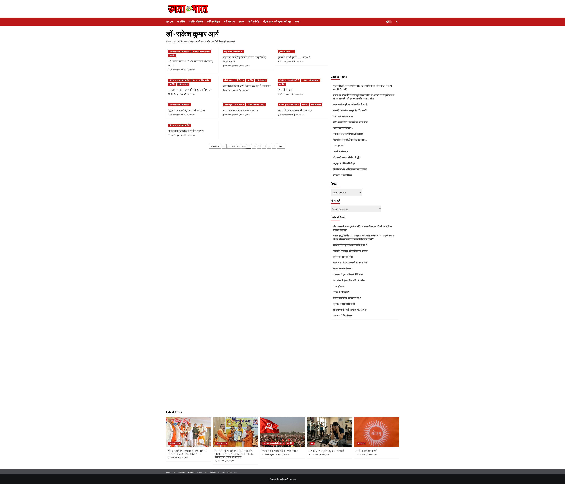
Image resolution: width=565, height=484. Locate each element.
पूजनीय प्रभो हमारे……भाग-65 (294, 57)
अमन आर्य (174, 458)
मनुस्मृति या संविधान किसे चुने (344, 163)
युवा (312, 443)
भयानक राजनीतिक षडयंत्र (201, 51)
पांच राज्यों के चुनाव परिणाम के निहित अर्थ (348, 133)
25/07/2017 (191, 70)
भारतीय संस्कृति (195, 22)
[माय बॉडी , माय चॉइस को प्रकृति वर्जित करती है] (329, 432)
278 (254, 146)
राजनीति (181, 22)
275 (238, 146)
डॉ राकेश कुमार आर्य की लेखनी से (179, 51)
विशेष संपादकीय (183, 84)
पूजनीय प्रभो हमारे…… (286, 51)
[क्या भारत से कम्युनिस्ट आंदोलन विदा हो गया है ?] (282, 432)
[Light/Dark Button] (389, 21)
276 (243, 146)
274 (233, 146)
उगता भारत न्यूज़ (175, 443)
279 (259, 146)
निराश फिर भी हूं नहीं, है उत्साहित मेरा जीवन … (350, 139)
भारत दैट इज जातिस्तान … (343, 128)
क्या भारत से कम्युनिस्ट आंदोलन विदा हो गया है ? (350, 104)
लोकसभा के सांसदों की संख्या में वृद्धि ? (347, 157)
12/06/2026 (285, 454)
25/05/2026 (372, 454)
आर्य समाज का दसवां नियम (343, 116)
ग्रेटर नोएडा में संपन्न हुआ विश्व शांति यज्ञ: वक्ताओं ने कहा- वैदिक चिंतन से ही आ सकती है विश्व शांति (362, 87)
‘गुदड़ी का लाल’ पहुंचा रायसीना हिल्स (186, 111)
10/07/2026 (184, 458)
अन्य (297, 22)
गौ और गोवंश (253, 22)
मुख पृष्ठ (169, 22)
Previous (215, 146)
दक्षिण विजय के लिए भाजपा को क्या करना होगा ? (350, 122)
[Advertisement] (365, 51)
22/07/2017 (191, 94)
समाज (241, 22)
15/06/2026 (231, 461)
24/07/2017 (245, 66)
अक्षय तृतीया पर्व (338, 145)
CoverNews (276, 479)
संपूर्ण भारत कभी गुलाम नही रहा (277, 22)
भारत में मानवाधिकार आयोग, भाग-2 (186, 131)
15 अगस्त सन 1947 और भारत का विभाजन (190, 90)
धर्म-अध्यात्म (229, 22)
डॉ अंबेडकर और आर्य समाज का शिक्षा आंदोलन (350, 169)
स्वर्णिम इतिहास (213, 22)
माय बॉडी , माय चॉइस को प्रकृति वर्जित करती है (350, 110)
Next (281, 146)
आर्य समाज (361, 443)
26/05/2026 (325, 454)
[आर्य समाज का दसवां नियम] (376, 432)
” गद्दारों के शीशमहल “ (341, 151)
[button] (397, 21)
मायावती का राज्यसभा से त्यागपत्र (295, 111)
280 (264, 146)
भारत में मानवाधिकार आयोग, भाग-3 (241, 111)
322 (273, 146)
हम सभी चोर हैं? (285, 90)
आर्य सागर (315, 454)
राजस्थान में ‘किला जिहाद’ (342, 175)
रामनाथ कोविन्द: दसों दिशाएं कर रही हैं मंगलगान (247, 86)
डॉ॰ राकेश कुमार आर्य (177, 70)
